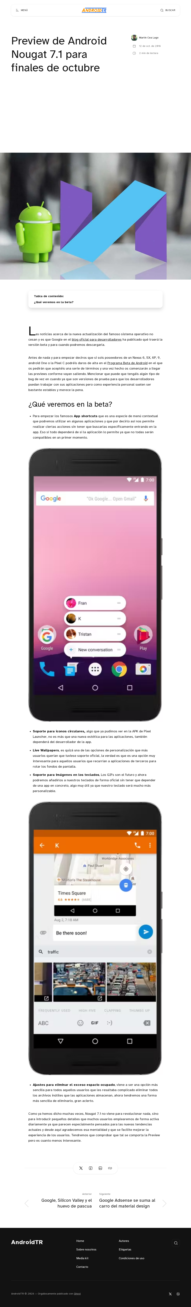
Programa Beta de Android (127, 363)
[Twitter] (170, 1293)
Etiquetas (125, 1249)
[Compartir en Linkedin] (100, 1168)
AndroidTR (27, 1242)
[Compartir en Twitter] (81, 1168)
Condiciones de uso (131, 1258)
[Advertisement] (95, 125)
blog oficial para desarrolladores (97, 340)
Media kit (82, 1258)
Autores (124, 1241)
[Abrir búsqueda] (176, 1243)
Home (80, 1241)
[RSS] (178, 1293)
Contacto (82, 1267)
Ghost (77, 1293)
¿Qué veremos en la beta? (53, 302)
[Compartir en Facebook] (91, 1168)
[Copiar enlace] (110, 1168)
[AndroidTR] (94, 10)
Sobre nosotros (86, 1249)
